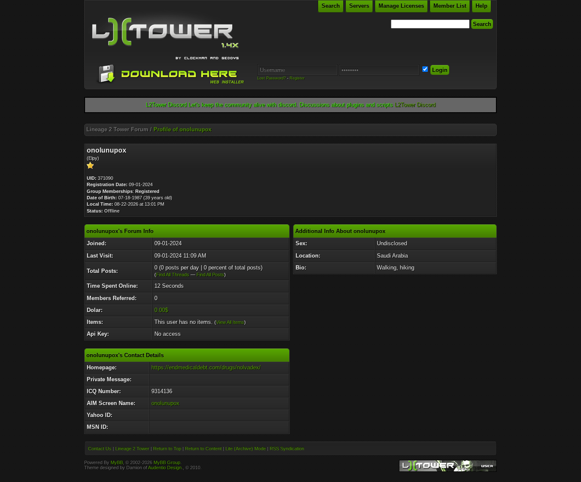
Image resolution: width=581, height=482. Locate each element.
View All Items (230, 322)
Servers (359, 6)
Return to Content (203, 448)
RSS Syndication (287, 448)
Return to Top (167, 448)
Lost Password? (271, 78)
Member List (449, 6)
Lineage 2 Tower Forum (117, 129)
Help (481, 6)
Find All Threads (172, 274)
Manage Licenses (401, 6)
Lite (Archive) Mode (245, 448)
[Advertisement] (290, 120)
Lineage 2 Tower (132, 448)
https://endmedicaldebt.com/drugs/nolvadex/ (206, 367)
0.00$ (161, 310)
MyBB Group (167, 462)
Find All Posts (210, 274)
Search (331, 6)
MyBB (117, 462)
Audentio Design (165, 467)
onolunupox (165, 403)
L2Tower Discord (415, 105)
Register (297, 78)
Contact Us (99, 448)
